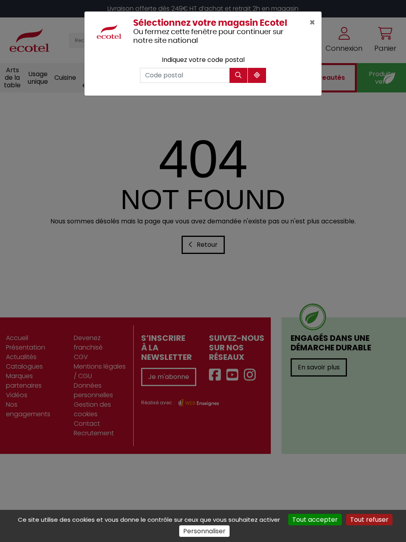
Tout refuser (369, 519)
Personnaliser (204, 531)
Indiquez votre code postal (203, 59)
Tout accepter (315, 519)
